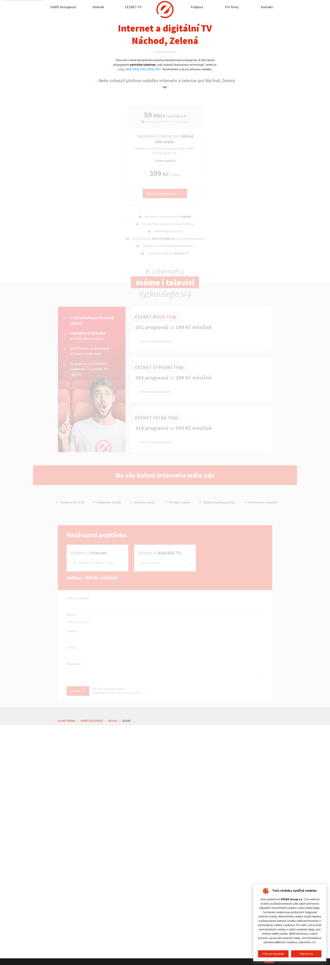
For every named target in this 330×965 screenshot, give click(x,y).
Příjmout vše (306, 953)
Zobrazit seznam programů (155, 341)
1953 (128, 69)
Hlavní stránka (66, 720)
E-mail (70, 647)
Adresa (70, 614)
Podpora (197, 7)
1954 (135, 69)
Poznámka (73, 664)
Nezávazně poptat (161, 193)
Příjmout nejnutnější (273, 953)
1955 (143, 69)
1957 (158, 69)
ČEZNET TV (133, 7)
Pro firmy (232, 7)
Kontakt (267, 7)
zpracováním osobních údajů (124, 693)
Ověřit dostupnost (63, 7)
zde (313, 942)
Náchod (112, 720)
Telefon (71, 631)
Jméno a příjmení (77, 598)
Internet (98, 7)
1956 (150, 69)
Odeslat (76, 691)
